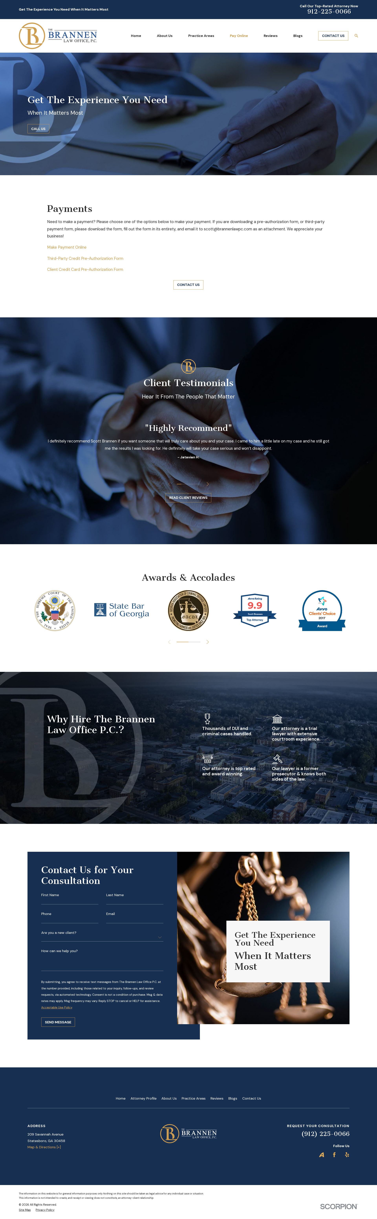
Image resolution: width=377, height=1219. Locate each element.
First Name (50, 895)
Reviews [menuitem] (271, 35)
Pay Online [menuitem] (239, 35)
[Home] (58, 36)
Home (120, 1098)
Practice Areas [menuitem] (201, 35)
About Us (169, 1098)
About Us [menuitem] (165, 35)
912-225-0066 (329, 11)
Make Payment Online (67, 247)
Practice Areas (194, 1098)
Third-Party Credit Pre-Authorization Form (85, 258)
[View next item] (208, 484)
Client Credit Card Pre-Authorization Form (85, 269)
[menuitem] (25, 1210)
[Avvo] (321, 1154)
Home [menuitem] (136, 35)
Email (110, 914)
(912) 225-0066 (325, 1133)
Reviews (216, 1098)
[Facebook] (334, 1154)
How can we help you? (59, 951)
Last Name (115, 895)
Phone (46, 914)
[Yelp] (347, 1154)
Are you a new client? (58, 932)
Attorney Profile (143, 1098)
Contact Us (251, 1098)
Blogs (232, 1098)
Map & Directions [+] (44, 1147)
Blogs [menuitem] (298, 35)
